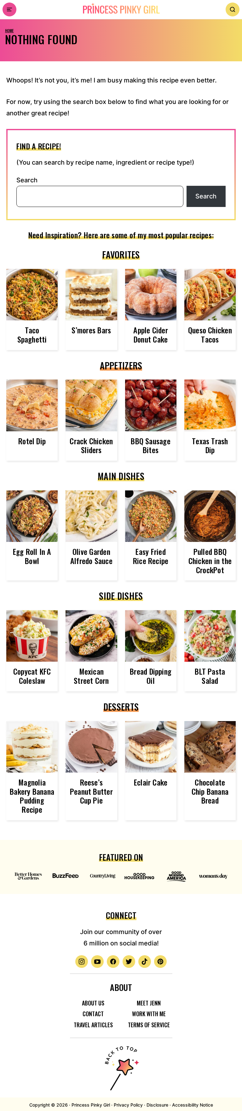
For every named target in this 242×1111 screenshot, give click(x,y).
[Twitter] (129, 961)
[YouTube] (97, 961)
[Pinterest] (160, 961)
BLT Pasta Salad (210, 675)
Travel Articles (93, 1025)
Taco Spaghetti (32, 334)
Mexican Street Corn (91, 675)
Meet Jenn (149, 1003)
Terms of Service (149, 1025)
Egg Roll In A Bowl (32, 556)
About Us (93, 1003)
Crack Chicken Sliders (91, 445)
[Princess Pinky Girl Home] (121, 9)
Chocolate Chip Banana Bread (210, 791)
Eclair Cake (151, 782)
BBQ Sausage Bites (150, 445)
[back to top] (121, 1064)
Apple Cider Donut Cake (150, 334)
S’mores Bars (91, 330)
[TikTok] (144, 961)
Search (26, 180)
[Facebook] (113, 961)
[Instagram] (81, 961)
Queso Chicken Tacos (210, 334)
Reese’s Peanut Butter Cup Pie (91, 791)
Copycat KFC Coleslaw (32, 675)
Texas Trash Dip (210, 445)
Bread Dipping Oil (150, 675)
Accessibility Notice (192, 1105)
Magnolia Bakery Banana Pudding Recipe (32, 795)
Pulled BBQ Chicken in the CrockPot (210, 560)
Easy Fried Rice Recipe (151, 556)
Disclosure (157, 1105)
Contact (93, 1014)
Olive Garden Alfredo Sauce (91, 556)
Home (9, 30)
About (121, 987)
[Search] (232, 9)
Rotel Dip (32, 440)
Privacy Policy (128, 1105)
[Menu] (9, 9)
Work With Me (149, 1014)
